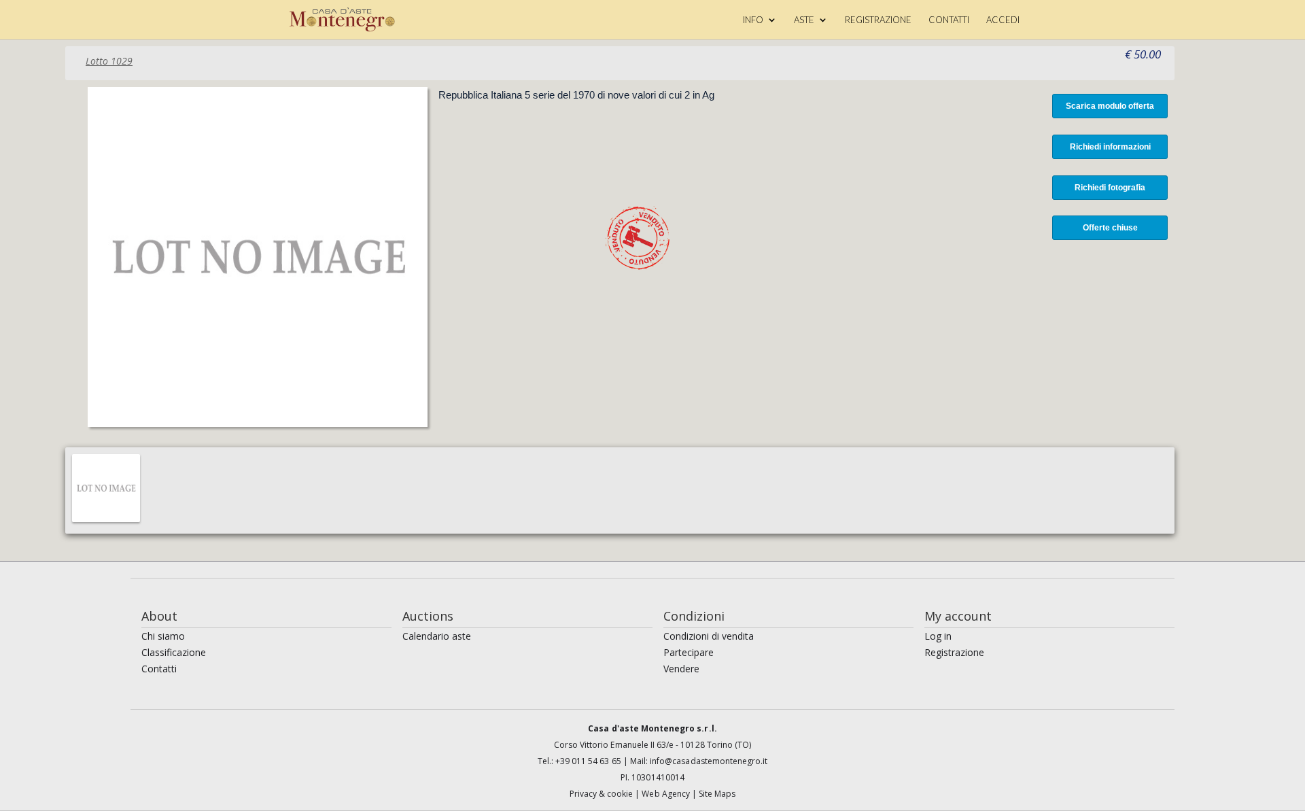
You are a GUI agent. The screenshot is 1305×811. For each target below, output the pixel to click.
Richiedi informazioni (1110, 147)
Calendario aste (436, 635)
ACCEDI (1003, 20)
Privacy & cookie (603, 793)
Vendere (681, 668)
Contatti (159, 668)
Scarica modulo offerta (1110, 106)
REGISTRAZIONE (878, 20)
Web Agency (667, 793)
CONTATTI (948, 20)
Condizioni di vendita (708, 635)
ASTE (804, 20)
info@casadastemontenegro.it (708, 761)
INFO (753, 20)
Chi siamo (163, 635)
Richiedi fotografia (1110, 187)
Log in (938, 635)
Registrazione (954, 652)
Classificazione (173, 652)
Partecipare (688, 652)
